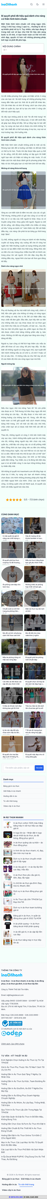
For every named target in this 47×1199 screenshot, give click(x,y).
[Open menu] (43, 4)
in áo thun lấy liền (30, 984)
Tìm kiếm (39, 768)
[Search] (31, 4)
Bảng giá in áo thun (11, 786)
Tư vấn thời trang (10, 801)
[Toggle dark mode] (37, 4)
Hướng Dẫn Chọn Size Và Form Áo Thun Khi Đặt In (23, 1124)
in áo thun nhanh (18, 981)
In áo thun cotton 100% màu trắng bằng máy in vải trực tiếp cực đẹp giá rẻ (28, 826)
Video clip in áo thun (11, 806)
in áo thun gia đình (14, 984)
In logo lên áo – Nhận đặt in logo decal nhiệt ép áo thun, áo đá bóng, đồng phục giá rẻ (27, 835)
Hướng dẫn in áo (10, 796)
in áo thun (5, 981)
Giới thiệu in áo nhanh (12, 791)
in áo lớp (30, 981)
